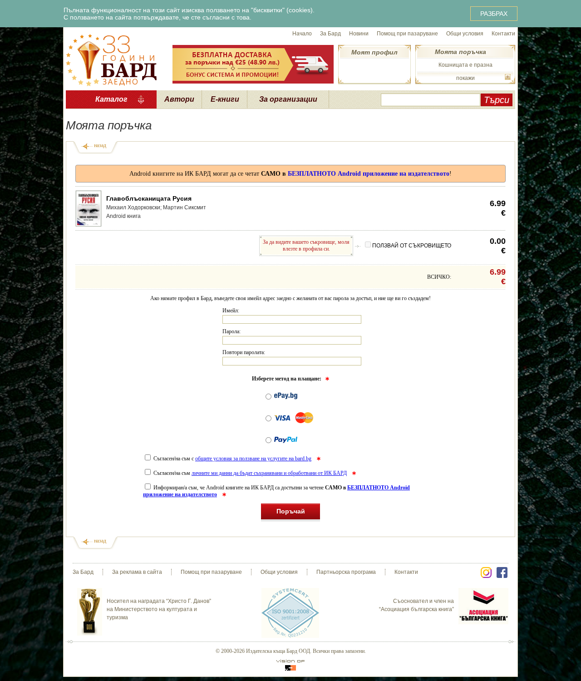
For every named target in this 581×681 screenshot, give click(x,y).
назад (100, 145)
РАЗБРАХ (493, 13)
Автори (179, 99)
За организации (288, 99)
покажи (465, 78)
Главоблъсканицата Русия (149, 198)
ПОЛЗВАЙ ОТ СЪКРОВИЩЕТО (411, 245)
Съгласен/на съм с (231, 458)
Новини (359, 33)
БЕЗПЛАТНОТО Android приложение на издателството (368, 173)
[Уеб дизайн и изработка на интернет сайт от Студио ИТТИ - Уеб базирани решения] (290, 665)
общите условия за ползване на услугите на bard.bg (253, 458)
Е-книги (225, 99)
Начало (302, 33)
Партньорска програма (346, 572)
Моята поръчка (460, 51)
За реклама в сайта (137, 572)
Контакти (503, 33)
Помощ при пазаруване (407, 33)
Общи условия (464, 33)
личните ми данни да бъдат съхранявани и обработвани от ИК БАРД (269, 473)
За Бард (330, 33)
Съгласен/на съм (249, 473)
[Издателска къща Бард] (111, 59)
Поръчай (290, 511)
